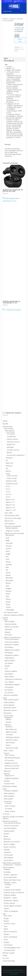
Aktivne (8, 719)
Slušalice (13, 19)
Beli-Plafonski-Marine (12, 758)
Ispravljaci (7, 872)
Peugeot (9, 588)
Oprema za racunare (10, 821)
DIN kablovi (9, 653)
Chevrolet (9, 543)
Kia (7, 570)
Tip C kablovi (9, 682)
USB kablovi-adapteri (12, 684)
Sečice (6, 939)
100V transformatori (11, 700)
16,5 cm (8, 494)
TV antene (8, 809)
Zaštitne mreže (11, 481)
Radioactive (11, 444)
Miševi (6, 836)
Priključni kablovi (10, 895)
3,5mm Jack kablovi (12, 639)
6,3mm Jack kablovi (12, 642)
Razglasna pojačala (11, 778)
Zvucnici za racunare (11, 826)
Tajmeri (6, 908)
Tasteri (7, 887)
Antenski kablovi (11, 624)
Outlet (5, 955)
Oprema (8, 725)
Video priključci (9, 793)
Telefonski (8, 629)
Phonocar (9, 466)
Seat (7, 596)
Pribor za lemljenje (10, 937)
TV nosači (8, 803)
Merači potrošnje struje (12, 880)
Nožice (8, 745)
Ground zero (10, 432)
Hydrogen (10, 447)
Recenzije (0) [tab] (9, 61)
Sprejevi (6, 942)
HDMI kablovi (9, 658)
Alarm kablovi (10, 621)
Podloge (6, 849)
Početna (5, 19)
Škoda (8, 604)
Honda (8, 562)
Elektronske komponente (12, 863)
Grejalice (7, 869)
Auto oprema (7, 426)
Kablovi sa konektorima (12, 637)
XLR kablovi (9, 690)
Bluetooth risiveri (10, 708)
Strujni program (8, 867)
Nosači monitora (10, 847)
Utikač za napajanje (11, 911)
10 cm (8, 489)
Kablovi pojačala (11, 528)
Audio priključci (9, 702)
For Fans (6, 958)
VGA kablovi (9, 687)
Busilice (6, 921)
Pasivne (8, 722)
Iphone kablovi (10, 660)
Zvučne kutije (8, 716)
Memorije (7, 839)
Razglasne (8, 717)
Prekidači (8, 884)
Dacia (8, 551)
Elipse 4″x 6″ (10, 499)
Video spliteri (8, 799)
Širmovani (8, 635)
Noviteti (5, 424)
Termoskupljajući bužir (12, 947)
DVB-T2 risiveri (10, 806)
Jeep (7, 567)
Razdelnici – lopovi (10, 898)
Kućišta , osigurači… (11, 875)
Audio (5, 698)
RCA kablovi (9, 674)
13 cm (8, 492)
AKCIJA (5, 421)
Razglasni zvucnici (11, 763)
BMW (7, 540)
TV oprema (8, 801)
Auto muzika (8, 428)
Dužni (6, 620)
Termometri (8, 945)
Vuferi (8, 474)
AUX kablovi (9, 647)
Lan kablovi (9, 663)
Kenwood (9, 458)
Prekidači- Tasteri (10, 882)
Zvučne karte (8, 860)
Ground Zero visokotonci (15, 455)
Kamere (6, 834)
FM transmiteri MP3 (12, 515)
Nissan (8, 583)
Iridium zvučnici (12, 439)
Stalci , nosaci (8, 750)
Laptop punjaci (9, 831)
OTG (6, 668)
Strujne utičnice (9, 903)
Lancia (8, 572)
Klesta (6, 929)
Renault (8, 591)
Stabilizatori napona (11, 900)
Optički (7, 666)
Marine (9, 452)
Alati (4, 914)
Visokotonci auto (12, 483)
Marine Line (9, 521)
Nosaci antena (10, 811)
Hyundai (9, 564)
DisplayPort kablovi (12, 655)
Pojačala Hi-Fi (9, 775)
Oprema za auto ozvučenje (14, 533)
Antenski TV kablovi (12, 645)
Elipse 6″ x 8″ (10, 505)
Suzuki (8, 602)
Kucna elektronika (10, 877)
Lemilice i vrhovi (9, 924)
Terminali (9, 734)
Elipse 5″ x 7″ (10, 502)
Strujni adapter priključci (13, 906)
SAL (7, 468)
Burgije (6, 918)
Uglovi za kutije (11, 732)
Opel (7, 586)
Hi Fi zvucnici (9, 760)
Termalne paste (9, 950)
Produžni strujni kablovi (12, 890)
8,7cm (8, 486)
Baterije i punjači (9, 953)
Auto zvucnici (9, 430)
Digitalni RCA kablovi (12, 650)
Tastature (7, 852)
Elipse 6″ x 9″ (10, 507)
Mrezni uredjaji (9, 844)
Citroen (8, 548)
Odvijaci (6, 934)
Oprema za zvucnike (12, 766)
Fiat (7, 556)
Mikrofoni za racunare (12, 842)
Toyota (8, 607)
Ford (7, 559)
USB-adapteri (8, 857)
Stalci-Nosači (10, 742)
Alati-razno (8, 916)
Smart (8, 594)
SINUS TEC (9, 463)
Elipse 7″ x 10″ (11, 510)
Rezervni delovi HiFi (12, 768)
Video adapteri (9, 796)
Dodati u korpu (19, 40)
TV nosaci (6, 814)
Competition (11, 436)
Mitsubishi (9, 580)
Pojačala (7, 774)
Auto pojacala (10, 523)
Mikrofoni (7, 771)
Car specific (11, 434)
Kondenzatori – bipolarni (13, 865)
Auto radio (8, 513)
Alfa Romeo (10, 535)
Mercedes (9, 578)
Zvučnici (7, 753)
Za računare (9, 692)
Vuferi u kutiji (12, 478)
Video (5, 789)
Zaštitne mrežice (12, 740)
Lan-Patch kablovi (10, 828)
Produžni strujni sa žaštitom (14, 892)
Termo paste (8, 855)
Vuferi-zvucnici (12, 476)
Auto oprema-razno (11, 612)
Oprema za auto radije (13, 518)
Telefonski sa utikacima (13, 679)
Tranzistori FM (9, 783)
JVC (19, 49)
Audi (7, 538)
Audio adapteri (9, 705)
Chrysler (9, 546)
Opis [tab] (6, 58)
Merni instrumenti (10, 931)
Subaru (8, 599)
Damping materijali (10, 786)
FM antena (7, 713)
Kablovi (5, 618)
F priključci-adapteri (11, 791)
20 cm (8, 497)
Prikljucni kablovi (11, 671)
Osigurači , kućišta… (13, 531)
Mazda (8, 575)
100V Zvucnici (10, 755)
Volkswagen (10, 610)
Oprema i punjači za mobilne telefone (13, 817)
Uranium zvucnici (13, 450)
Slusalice (22, 49)
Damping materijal (12, 737)
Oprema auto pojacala (13, 526)
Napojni (7, 632)
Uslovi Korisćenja (9, 961)
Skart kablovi (9, 676)
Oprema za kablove (11, 695)
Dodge (8, 554)
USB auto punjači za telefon (14, 615)
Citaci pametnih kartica (12, 823)
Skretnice (9, 727)
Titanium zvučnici (13, 442)
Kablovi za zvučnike (12, 627)
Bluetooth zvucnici (10, 710)
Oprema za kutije (12, 748)
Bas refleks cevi (11, 729)
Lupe (5, 926)
